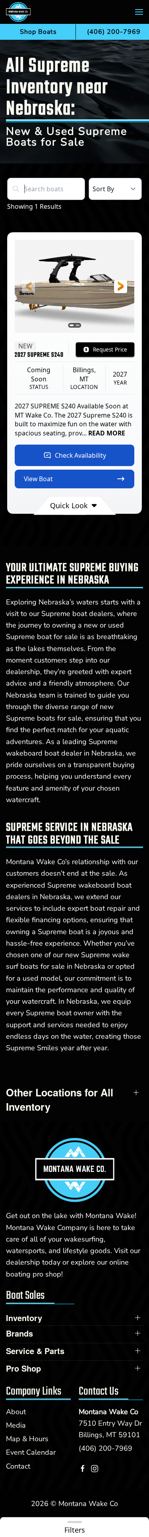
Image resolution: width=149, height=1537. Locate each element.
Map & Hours (27, 1439)
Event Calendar (31, 1452)
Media (16, 1425)
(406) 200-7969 (105, 1448)
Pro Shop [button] (23, 1368)
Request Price (110, 349)
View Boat (38, 478)
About (16, 1412)
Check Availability (80, 455)
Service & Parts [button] (35, 1350)
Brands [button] (19, 1333)
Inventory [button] (24, 1317)
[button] (139, 12)
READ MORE (106, 433)
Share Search (118, 208)
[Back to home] (18, 12)
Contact (18, 1466)
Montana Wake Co (108, 1412)
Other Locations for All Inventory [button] (59, 1099)
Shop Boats (38, 31)
